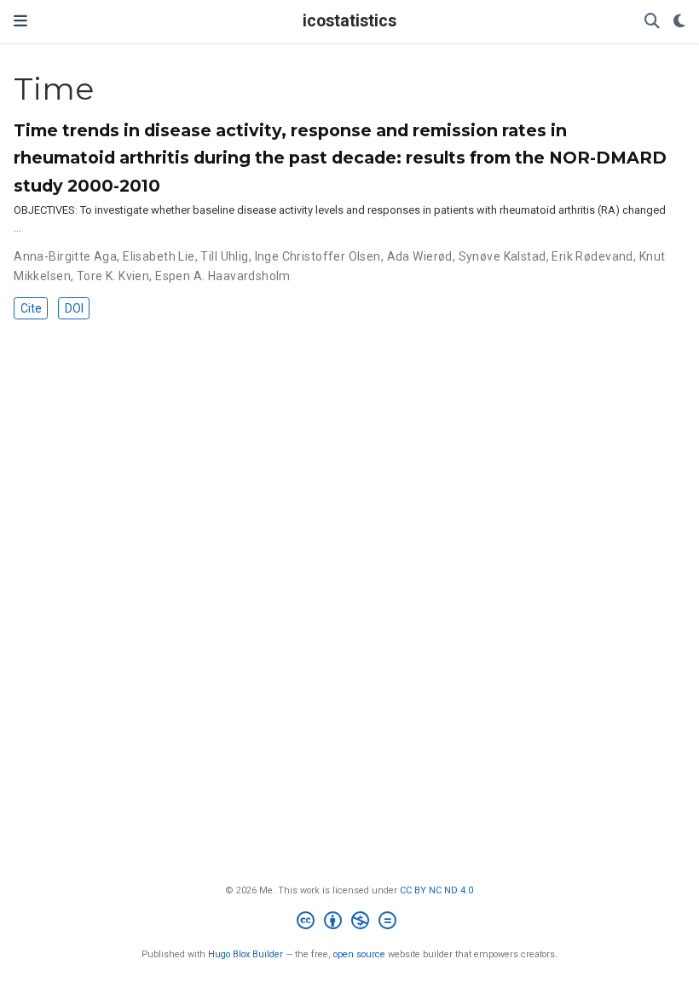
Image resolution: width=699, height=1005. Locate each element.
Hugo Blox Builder (245, 954)
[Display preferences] (679, 22)
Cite (31, 308)
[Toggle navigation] (20, 20)
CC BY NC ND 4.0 (436, 890)
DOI (74, 308)
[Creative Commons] (350, 922)
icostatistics (349, 21)
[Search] (652, 22)
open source (359, 954)
